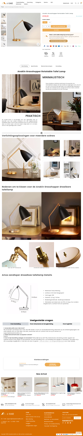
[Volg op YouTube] (70, 423)
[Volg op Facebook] (63, 423)
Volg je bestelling (30, 421)
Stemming (29, 2)
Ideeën (26, 4)
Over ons (28, 414)
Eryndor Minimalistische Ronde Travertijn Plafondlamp (41, 393)
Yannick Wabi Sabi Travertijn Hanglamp (7, 393)
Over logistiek (67, 324)
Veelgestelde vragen (31, 425)
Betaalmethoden (48, 421)
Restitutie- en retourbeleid (51, 419)
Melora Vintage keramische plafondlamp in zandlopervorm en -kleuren (24, 394)
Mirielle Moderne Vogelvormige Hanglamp (58, 393)
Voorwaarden (47, 415)
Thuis (2, 7)
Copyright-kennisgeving (50, 426)
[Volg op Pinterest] (67, 423)
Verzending (58, 66)
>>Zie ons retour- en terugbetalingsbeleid (51, 341)
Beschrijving (25, 66)
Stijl (51, 2)
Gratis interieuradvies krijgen (58, 41)
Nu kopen (56, 30)
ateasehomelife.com (14, 434)
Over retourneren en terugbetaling (41, 324)
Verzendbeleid (48, 417)
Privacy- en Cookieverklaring (52, 424)
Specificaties (34, 66)
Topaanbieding (20, 2)
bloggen (28, 423)
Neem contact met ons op (33, 416)
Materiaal (18, 4)
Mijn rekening (29, 419)
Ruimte (46, 2)
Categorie (38, 2)
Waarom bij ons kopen (46, 66)
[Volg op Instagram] (65, 423)
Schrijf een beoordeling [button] (52, 364)
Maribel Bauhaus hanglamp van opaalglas (74, 393)
